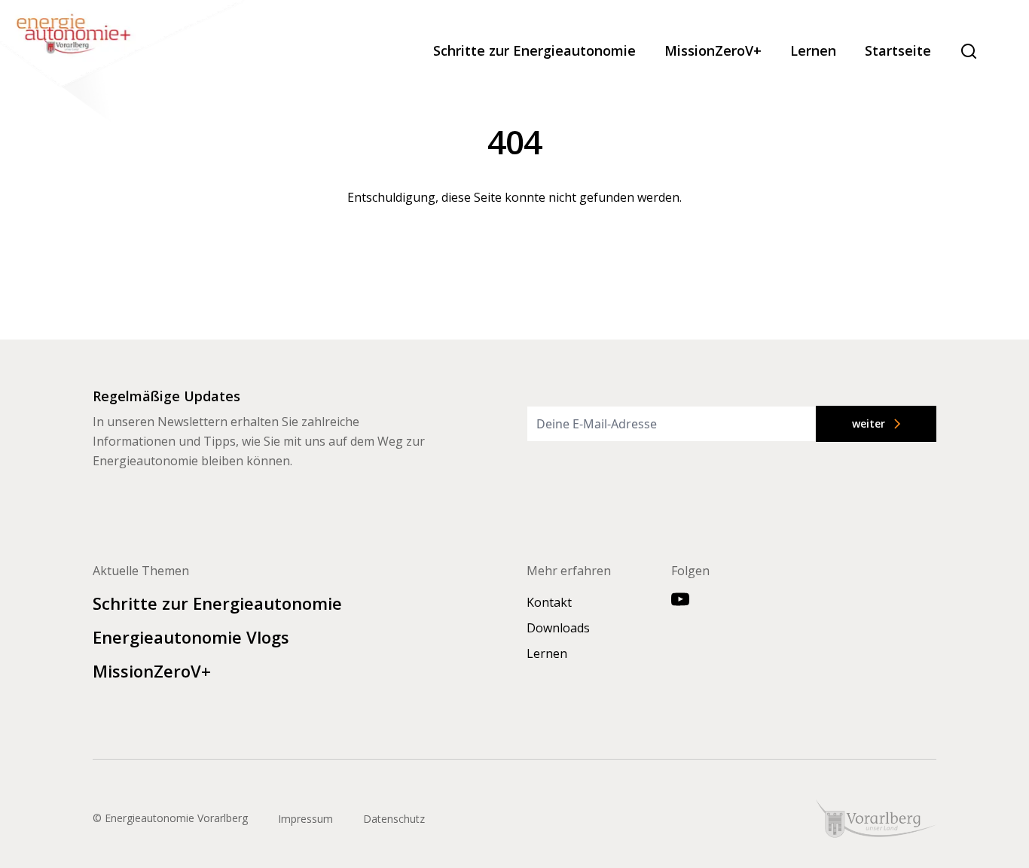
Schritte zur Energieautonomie (534, 50)
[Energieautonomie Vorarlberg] (124, 63)
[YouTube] (680, 599)
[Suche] (969, 51)
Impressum (305, 819)
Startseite (898, 50)
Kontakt (549, 602)
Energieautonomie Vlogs (191, 637)
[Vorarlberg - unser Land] (876, 819)
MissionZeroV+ (713, 50)
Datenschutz (394, 819)
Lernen (813, 50)
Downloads (558, 628)
